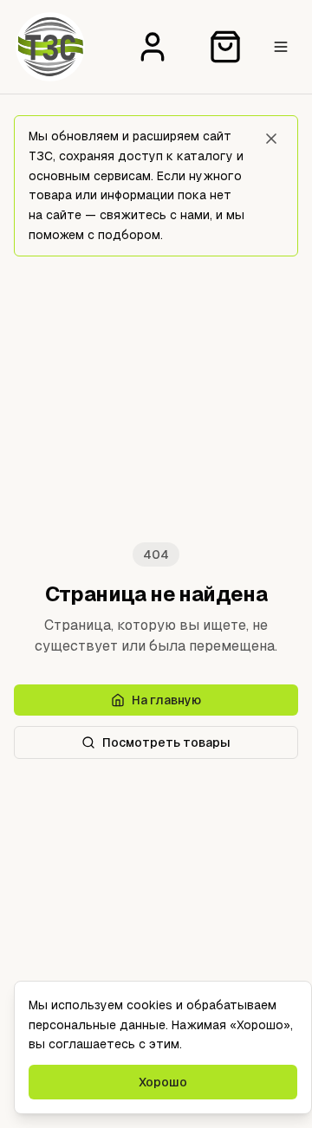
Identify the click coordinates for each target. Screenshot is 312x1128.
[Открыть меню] (280, 46)
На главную (166, 700)
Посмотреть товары (166, 742)
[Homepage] (50, 46)
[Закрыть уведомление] (271, 138)
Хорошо (163, 1082)
